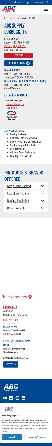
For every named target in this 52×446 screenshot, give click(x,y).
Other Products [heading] (16, 208)
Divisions (37, 2)
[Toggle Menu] (46, 9)
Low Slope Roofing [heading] (18, 193)
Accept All (12, 437)
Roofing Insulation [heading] (18, 200)
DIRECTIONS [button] (10, 364)
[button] (26, 185)
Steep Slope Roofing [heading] (19, 186)
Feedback (11, 108)
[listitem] (19, 336)
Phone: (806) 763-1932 (15, 46)
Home (6, 18)
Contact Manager (15, 104)
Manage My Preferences (37, 437)
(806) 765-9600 (10, 320)
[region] (26, 423)
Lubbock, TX (10, 307)
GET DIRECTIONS (16, 63)
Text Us (19, 55)
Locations (15, 18)
